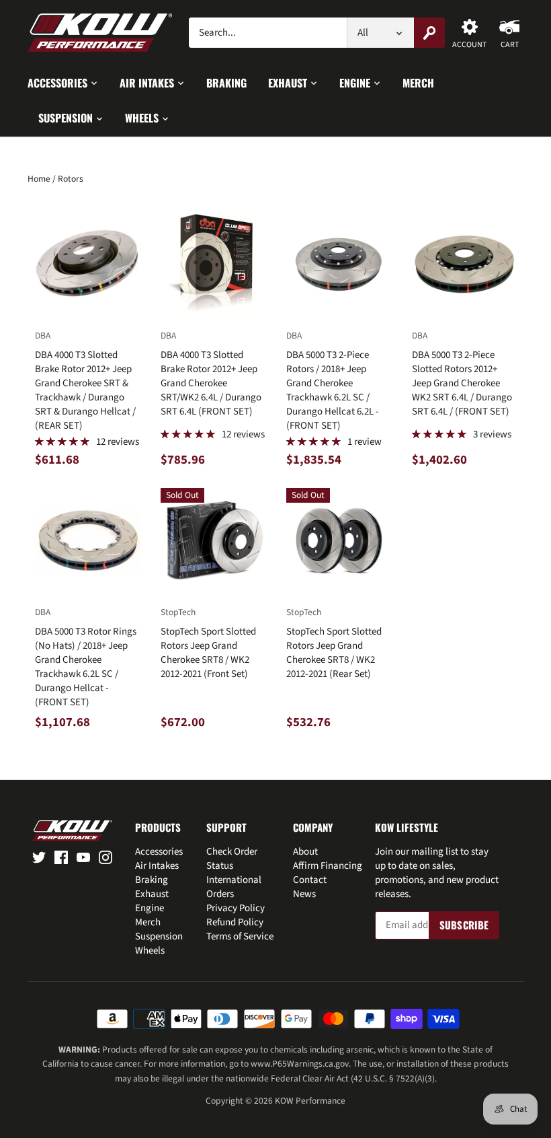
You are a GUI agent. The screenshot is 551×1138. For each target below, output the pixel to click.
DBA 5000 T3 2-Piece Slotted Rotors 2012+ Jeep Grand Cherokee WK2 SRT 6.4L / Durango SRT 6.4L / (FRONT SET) (462, 374)
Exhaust (152, 894)
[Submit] (429, 32)
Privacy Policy (235, 908)
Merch (148, 922)
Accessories (159, 852)
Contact (310, 880)
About (305, 852)
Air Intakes (157, 866)
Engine (149, 908)
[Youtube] (83, 857)
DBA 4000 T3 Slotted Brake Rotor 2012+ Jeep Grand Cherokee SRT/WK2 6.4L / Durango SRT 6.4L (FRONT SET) (211, 374)
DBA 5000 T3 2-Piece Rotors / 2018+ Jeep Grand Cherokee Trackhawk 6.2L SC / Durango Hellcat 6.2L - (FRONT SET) (332, 381)
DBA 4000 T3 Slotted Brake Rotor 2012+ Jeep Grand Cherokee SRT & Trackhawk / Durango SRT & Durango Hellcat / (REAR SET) (85, 381)
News (304, 894)
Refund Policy (234, 922)
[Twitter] (39, 857)
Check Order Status (231, 859)
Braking (151, 880)
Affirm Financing (327, 866)
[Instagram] (105, 857)
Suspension (159, 936)
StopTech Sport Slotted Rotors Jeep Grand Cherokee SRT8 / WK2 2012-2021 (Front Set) (208, 643)
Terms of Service (239, 936)
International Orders (233, 887)
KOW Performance (310, 1100)
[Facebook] (61, 857)
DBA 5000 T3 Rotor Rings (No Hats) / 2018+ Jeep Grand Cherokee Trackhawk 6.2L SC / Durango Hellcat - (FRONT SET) (85, 657)
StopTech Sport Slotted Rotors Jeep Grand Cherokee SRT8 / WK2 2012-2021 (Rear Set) (334, 643)
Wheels (150, 951)
